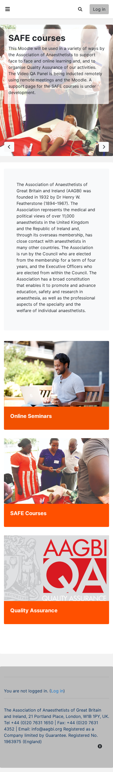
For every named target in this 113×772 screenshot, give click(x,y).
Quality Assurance (34, 610)
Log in (99, 9)
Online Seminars (31, 416)
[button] (80, 9)
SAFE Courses (28, 513)
